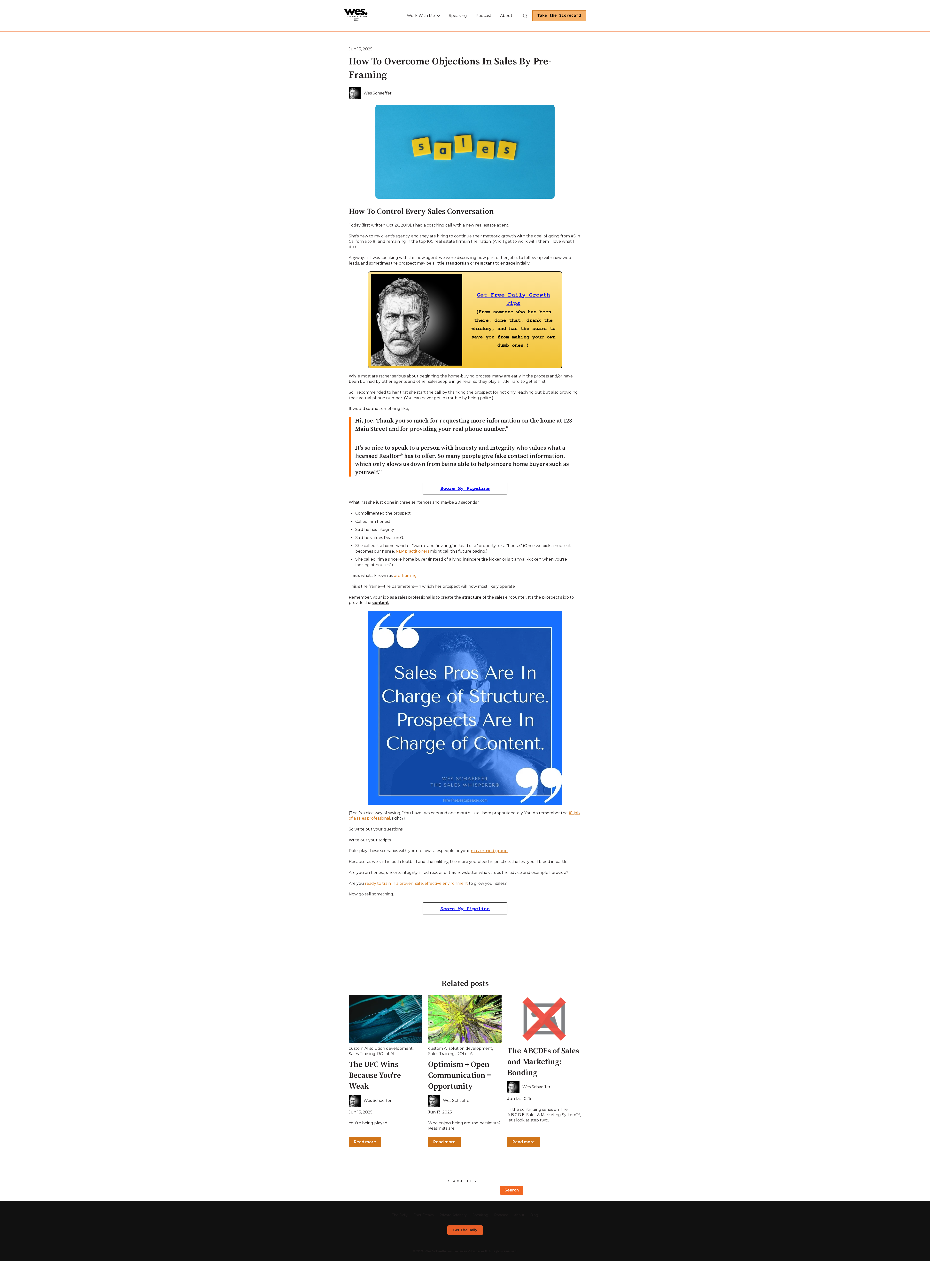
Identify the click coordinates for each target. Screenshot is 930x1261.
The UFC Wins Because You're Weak (375, 1075)
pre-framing (405, 575)
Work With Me (421, 15)
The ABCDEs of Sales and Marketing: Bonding (543, 1062)
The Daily (400, 1215)
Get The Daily (465, 1230)
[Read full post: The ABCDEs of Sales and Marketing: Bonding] (544, 1019)
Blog (534, 1215)
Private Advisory (453, 1215)
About (506, 15)
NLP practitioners (412, 551)
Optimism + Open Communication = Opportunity (459, 1075)
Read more (365, 1142)
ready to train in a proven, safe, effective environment (416, 883)
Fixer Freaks (423, 1215)
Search (511, 1190)
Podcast (483, 15)
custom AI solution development (381, 1048)
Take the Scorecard (559, 16)
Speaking (458, 15)
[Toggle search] (525, 16)
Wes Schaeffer (378, 93)
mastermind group (489, 850)
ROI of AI (385, 1053)
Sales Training (362, 1053)
